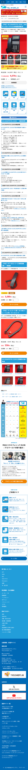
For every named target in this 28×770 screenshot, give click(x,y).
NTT (8, 2)
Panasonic (4, 581)
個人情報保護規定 (6, 630)
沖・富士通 (4, 585)
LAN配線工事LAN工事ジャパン (6, 717)
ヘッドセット (5, 597)
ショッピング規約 (6, 632)
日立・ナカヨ (23, 2)
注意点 (3, 625)
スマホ (3, 604)
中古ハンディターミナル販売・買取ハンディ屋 (11, 722)
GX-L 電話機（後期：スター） (15, 396)
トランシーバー (6, 602)
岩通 (3, 583)
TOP (2, 18)
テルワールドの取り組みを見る (14, 481)
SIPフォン (4, 600)
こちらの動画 (9, 317)
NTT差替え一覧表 (5, 217)
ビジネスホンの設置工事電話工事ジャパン (8, 712)
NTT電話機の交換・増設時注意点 (17, 217)
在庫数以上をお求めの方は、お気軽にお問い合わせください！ (9, 86)
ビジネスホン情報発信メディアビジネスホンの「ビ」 (9, 756)
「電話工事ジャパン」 (15, 220)
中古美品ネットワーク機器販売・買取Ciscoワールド (11, 737)
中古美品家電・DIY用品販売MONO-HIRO (9, 746)
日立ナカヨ (4, 578)
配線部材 (4, 595)
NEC (17, 2)
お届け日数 (4, 623)
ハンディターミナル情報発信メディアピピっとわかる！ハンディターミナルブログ (13, 751)
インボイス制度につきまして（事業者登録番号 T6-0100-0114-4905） (12, 667)
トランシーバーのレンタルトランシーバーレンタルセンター (10, 732)
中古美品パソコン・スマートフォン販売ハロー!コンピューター (12, 742)
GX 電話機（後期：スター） (15, 394)
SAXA (12, 2)
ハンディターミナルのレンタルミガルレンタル (9, 727)
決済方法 (4, 616)
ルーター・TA (5, 593)
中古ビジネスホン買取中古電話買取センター (7, 707)
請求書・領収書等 (6, 621)
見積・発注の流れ (6, 618)
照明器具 (4, 606)
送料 (3, 614)
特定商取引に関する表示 (8, 627)
